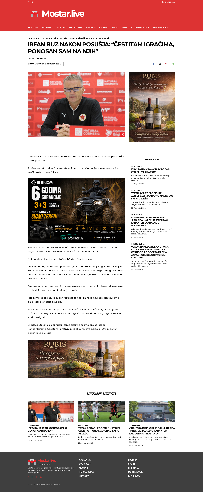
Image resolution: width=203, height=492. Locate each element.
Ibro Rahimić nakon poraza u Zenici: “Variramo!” (150, 170)
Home (31, 38)
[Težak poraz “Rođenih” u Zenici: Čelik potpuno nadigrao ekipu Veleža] (101, 411)
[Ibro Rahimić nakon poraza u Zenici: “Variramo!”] (51, 411)
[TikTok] (36, 477)
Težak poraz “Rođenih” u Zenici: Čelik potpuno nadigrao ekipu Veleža (152, 196)
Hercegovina (137, 244)
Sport (38, 38)
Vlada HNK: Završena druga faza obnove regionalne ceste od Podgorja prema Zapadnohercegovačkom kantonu (149, 252)
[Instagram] (32, 477)
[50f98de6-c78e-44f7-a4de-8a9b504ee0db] (76, 210)
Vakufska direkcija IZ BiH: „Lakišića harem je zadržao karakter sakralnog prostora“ (149, 221)
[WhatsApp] (172, 64)
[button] (168, 2)
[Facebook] (28, 2)
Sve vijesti (41, 58)
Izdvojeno (136, 167)
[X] (32, 2)
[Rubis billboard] (76, 359)
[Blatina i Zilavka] (152, 107)
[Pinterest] (166, 64)
